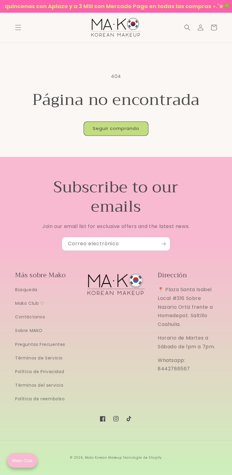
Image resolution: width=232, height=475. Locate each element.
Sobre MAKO (29, 330)
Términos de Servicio (39, 358)
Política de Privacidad (39, 372)
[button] (18, 27)
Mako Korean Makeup (103, 457)
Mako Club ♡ (29, 303)
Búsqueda (26, 290)
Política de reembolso (40, 399)
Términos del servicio (39, 385)
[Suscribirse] (163, 244)
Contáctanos (30, 317)
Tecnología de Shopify (142, 457)
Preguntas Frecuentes (40, 344)
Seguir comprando (116, 128)
